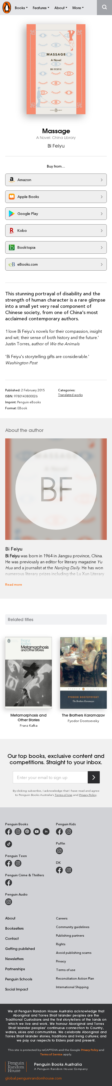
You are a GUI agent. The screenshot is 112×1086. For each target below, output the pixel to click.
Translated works (70, 394)
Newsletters (14, 958)
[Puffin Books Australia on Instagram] (59, 850)
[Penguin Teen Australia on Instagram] (18, 863)
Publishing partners (70, 935)
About (10, 918)
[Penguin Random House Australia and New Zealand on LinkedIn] (46, 831)
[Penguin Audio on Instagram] (8, 901)
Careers (61, 918)
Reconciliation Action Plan (75, 978)
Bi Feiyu (56, 146)
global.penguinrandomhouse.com (33, 1078)
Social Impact (16, 989)
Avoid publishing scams (73, 952)
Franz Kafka (29, 725)
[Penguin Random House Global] (19, 1066)
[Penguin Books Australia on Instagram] (18, 831)
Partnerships (15, 969)
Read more (13, 584)
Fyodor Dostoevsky (83, 720)
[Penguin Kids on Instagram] (68, 831)
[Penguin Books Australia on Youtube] (36, 831)
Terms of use (65, 969)
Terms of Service (51, 1054)
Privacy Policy (87, 795)
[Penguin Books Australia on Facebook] (8, 831)
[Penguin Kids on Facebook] (59, 831)
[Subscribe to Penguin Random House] (94, 777)
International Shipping (72, 987)
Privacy (61, 961)
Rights (60, 944)
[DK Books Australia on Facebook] (59, 870)
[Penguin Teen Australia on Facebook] (8, 863)
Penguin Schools (18, 979)
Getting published (20, 948)
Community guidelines (72, 926)
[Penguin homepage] (7, 7)
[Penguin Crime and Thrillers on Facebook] (8, 882)
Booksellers (14, 928)
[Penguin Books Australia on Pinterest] (27, 831)
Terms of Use (63, 795)
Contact (12, 938)
